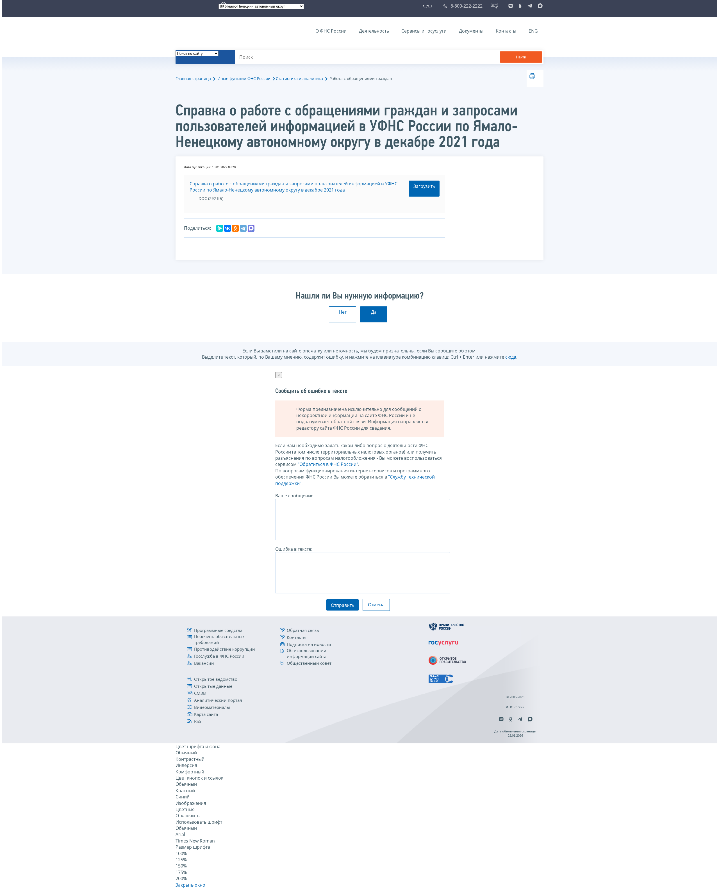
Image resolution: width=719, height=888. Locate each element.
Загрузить (424, 186)
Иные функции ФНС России (243, 78)
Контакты (506, 31)
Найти (521, 57)
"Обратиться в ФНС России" (328, 464)
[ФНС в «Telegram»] (529, 6)
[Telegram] (243, 228)
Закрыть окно (190, 885)
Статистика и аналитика (299, 78)
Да (374, 312)
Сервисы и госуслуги (424, 31)
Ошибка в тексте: (293, 549)
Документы (471, 31)
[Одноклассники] (235, 228)
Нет (343, 312)
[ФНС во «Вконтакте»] (510, 6)
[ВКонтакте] (227, 228)
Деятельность (374, 31)
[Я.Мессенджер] (219, 228)
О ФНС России (331, 31)
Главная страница (193, 78)
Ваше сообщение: (295, 496)
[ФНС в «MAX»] (539, 6)
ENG (533, 31)
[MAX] (251, 228)
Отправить (342, 605)
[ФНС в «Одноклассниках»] (520, 6)
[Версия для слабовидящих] (428, 6)
